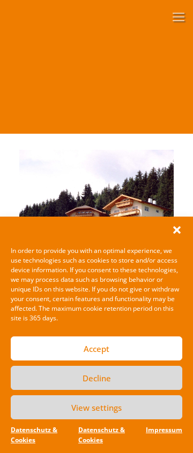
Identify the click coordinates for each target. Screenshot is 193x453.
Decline (97, 378)
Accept (96, 348)
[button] (177, 230)
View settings (96, 407)
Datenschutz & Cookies (34, 434)
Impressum (164, 429)
